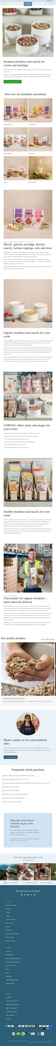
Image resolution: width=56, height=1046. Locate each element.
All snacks (31, 153)
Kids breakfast (10, 923)
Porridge (8, 908)
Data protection (10, 1015)
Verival (12, 1041)
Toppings (8, 930)
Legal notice (40, 1042)
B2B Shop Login (10, 983)
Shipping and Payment (12, 1004)
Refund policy (26, 1041)
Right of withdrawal (11, 1008)
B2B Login (49, 1)
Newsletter (9, 976)
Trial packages (10, 937)
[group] (8, 871)
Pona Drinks (31, 182)
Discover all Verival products (48, 639)
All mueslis (31, 124)
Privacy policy (34, 1041)
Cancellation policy (48, 1042)
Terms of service (41, 1041)
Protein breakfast (11, 919)
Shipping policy (49, 1041)
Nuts (5, 182)
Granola (8, 912)
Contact (8, 1018)
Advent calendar (10, 941)
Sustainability (10, 954)
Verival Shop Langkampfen (13, 958)
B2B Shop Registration (12, 979)
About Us (8, 951)
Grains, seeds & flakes (12, 933)
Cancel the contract (11, 1011)
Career (8, 972)
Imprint (8, 993)
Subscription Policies (12, 1001)
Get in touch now (10, 757)
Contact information (33, 1042)
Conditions (9, 997)
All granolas (7, 124)
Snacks (8, 926)
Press (7, 969)
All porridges (7, 153)
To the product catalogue (12, 81)
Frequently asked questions (13, 962)
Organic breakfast (11, 905)
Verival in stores (10, 965)
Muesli (8, 916)
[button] (3, 3)
